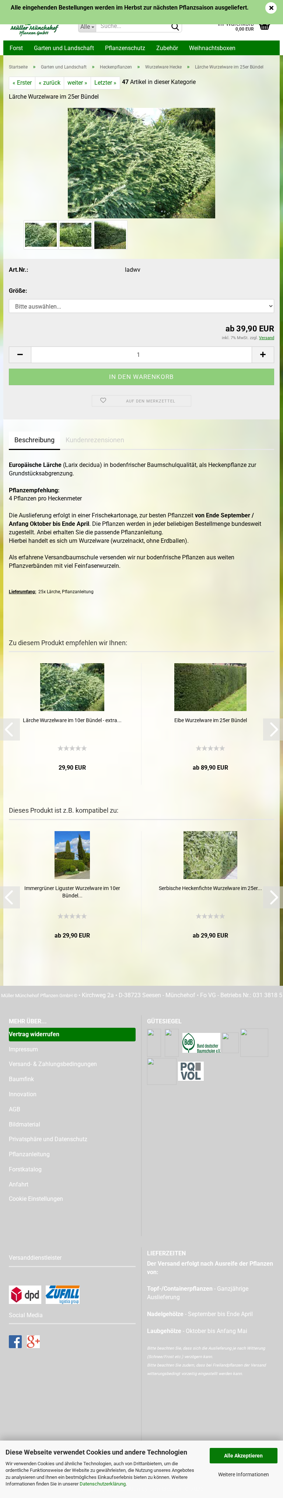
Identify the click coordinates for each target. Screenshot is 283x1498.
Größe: (18, 290)
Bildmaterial (24, 1124)
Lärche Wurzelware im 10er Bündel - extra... (72, 720)
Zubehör (167, 48)
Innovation (22, 1094)
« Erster (22, 82)
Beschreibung (34, 440)
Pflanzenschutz (125, 48)
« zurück (49, 82)
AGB (14, 1109)
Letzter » (105, 82)
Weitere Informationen (243, 1474)
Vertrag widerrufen (34, 1034)
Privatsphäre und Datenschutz (48, 1139)
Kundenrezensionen (95, 440)
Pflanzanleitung (29, 1154)
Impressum (23, 1049)
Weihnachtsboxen (212, 48)
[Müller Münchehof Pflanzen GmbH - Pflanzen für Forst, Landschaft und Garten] (38, 26)
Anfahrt (18, 1184)
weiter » (77, 82)
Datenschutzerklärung (103, 1484)
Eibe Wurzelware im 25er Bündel (210, 720)
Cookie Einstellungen (36, 1198)
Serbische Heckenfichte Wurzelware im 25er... (210, 888)
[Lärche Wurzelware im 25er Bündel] (141, 162)
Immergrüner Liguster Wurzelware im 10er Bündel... (72, 892)
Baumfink (21, 1079)
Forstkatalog (25, 1169)
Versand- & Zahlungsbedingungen (53, 1064)
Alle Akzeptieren (243, 1456)
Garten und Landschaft (64, 48)
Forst (16, 48)
